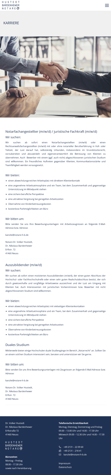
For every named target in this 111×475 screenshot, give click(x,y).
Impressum (64, 463)
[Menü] (107, 5)
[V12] (10, 5)
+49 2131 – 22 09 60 (73, 446)
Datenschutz (65, 467)
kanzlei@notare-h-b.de (16, 234)
